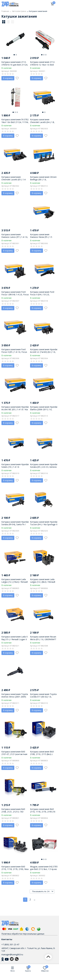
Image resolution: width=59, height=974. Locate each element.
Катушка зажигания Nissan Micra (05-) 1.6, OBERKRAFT (43, 638)
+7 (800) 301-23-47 (10, 944)
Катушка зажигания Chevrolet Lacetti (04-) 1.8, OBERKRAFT (42, 122)
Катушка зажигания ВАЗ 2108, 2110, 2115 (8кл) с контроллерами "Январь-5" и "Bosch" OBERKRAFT (43, 755)
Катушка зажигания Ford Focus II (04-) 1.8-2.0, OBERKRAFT (42, 294)
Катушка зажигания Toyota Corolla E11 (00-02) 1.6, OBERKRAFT (43, 697)
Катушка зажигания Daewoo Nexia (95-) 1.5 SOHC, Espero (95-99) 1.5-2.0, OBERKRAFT (44, 238)
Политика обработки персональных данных (22, 933)
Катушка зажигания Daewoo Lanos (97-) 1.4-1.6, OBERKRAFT (14, 237)
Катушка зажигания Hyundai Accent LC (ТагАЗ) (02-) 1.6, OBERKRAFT (43, 352)
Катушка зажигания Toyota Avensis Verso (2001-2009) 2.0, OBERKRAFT (14, 697)
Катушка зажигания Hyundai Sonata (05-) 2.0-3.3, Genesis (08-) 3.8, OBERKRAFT (43, 467)
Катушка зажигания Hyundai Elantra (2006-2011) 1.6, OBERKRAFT (43, 409)
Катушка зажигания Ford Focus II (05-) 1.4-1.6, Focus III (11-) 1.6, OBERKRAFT (14, 352)
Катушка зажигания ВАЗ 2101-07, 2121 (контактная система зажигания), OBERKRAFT (14, 755)
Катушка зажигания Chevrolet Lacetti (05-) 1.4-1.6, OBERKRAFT (13, 179)
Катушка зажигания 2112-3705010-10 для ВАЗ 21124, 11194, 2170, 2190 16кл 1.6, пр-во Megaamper (14, 66)
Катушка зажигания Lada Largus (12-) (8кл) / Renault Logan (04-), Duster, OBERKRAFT (42, 583)
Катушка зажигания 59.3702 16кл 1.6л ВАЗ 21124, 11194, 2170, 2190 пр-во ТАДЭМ (14, 122)
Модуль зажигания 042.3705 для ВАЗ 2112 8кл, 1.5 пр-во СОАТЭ (44, 869)
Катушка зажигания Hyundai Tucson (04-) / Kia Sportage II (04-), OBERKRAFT (43, 524)
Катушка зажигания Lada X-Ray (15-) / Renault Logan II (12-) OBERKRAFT (14, 639)
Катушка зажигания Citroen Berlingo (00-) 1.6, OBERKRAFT (43, 179)
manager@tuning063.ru (12, 954)
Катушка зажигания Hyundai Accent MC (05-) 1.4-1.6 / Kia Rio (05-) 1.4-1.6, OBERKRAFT (15, 409)
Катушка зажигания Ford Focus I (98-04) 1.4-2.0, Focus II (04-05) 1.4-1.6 (15, 294)
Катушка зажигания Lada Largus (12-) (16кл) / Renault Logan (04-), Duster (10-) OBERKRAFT (14, 583)
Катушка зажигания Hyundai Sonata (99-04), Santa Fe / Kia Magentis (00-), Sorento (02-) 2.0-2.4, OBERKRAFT (15, 525)
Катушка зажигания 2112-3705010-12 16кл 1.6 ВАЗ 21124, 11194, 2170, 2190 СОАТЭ (42, 66)
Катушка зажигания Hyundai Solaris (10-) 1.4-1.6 (15, 465)
